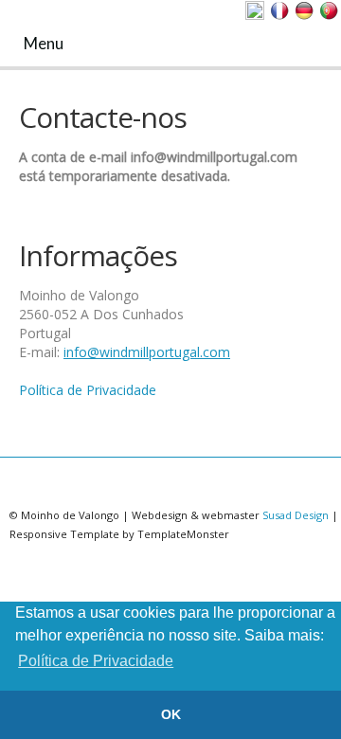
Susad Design (295, 515)
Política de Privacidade (87, 390)
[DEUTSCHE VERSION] (304, 10)
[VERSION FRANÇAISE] (279, 10)
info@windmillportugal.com (146, 352)
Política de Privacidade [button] (95, 661)
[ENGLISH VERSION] (254, 10)
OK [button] (171, 714)
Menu (42, 43)
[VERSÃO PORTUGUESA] (328, 10)
